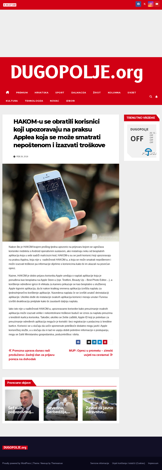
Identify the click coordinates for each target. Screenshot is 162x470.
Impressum (153, 463)
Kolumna (114, 92)
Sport (59, 92)
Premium (22, 92)
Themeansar (56, 463)
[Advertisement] (81, 33)
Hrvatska (41, 92)
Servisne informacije (99, 463)
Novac (54, 100)
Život (97, 92)
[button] (151, 96)
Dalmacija (78, 92)
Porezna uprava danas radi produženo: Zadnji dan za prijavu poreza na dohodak (32, 355)
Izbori (70, 100)
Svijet (132, 92)
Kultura (12, 100)
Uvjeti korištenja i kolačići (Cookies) (128, 463)
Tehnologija (34, 100)
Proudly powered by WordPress (17, 463)
